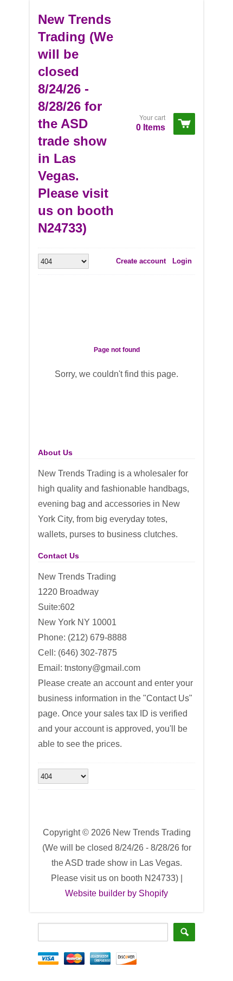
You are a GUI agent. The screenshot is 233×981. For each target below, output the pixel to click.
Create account (141, 261)
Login (182, 261)
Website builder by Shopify (116, 893)
